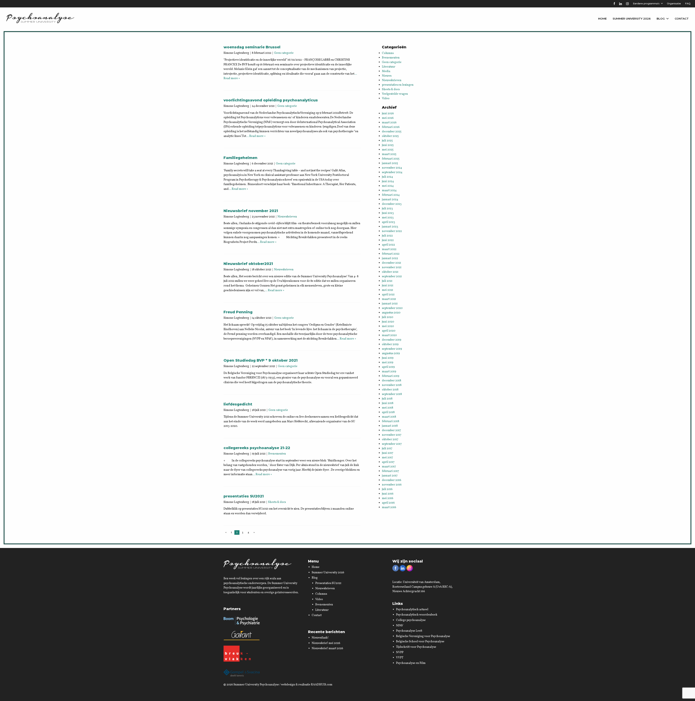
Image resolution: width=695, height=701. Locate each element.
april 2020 (388, 331)
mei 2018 (387, 408)
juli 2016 (387, 489)
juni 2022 (388, 240)
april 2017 (388, 462)
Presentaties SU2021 (328, 583)
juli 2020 (387, 317)
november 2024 (392, 168)
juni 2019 (387, 358)
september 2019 (392, 349)
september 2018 (392, 394)
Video (385, 99)
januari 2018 (390, 426)
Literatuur (388, 67)
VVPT (399, 658)
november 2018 (391, 385)
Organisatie (674, 3)
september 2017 (392, 444)
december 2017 (391, 430)
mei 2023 (387, 218)
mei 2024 (388, 186)
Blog (661, 18)
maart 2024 (389, 190)
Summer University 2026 (632, 18)
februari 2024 (391, 195)
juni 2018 (387, 403)
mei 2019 (387, 363)
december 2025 (391, 132)
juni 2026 (388, 114)
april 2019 (388, 367)
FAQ (687, 3)
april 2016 (388, 503)
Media (386, 71)
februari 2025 (390, 159)
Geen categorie (284, 53)
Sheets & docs (277, 502)
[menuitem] (602, 18)
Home (602, 18)
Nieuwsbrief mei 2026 (326, 643)
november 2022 (392, 231)
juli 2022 (387, 236)
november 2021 (391, 267)
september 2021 (392, 277)
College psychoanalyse (411, 620)
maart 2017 (389, 467)
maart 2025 (389, 154)
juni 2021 (387, 286)
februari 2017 (390, 471)
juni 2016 (387, 494)
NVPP (399, 652)
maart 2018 (389, 417)
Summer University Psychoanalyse (256, 685)
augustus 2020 (391, 313)
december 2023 (391, 204)
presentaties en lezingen (398, 85)
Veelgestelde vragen (395, 94)
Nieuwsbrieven (287, 217)
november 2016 (392, 485)
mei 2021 (387, 290)
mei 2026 (388, 118)
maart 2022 (389, 249)
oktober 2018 (390, 390)
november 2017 (391, 435)
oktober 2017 (390, 439)
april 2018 (388, 412)
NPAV (399, 626)
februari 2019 (390, 376)
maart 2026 (389, 123)
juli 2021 (387, 281)
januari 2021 (390, 304)
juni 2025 (388, 145)
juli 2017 (387, 449)
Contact (682, 18)
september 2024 (392, 172)
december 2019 (391, 340)
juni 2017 (387, 453)
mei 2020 (388, 326)
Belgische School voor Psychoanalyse (420, 642)
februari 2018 (390, 421)
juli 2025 (387, 141)
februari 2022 (390, 254)
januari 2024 (390, 200)
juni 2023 (388, 213)
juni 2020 (388, 322)
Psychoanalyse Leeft (409, 631)
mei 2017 (387, 458)
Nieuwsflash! (320, 638)
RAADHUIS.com (321, 685)
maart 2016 (389, 507)
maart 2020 (389, 335)
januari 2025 (390, 163)
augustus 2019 (391, 353)
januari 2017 (390, 476)
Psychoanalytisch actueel (412, 610)
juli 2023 (387, 209)
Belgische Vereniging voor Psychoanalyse (423, 636)
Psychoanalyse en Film (411, 663)
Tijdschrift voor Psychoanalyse (416, 647)
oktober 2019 (390, 344)
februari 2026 (391, 127)
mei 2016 (387, 498)
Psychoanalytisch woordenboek (416, 615)
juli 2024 (387, 177)
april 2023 (388, 222)
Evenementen (277, 454)
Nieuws (386, 76)
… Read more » (256, 136)
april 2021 (388, 295)
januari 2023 (390, 227)
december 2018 (391, 381)
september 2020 (392, 308)
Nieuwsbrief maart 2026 (327, 648)
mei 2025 (387, 150)
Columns (388, 53)
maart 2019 (389, 372)
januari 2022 (390, 258)
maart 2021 (389, 299)
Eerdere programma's (646, 3)
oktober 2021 (390, 272)
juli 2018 (387, 399)
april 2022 (388, 245)
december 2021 (391, 263)
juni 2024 (388, 181)
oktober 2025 (390, 136)
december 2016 (391, 480)
